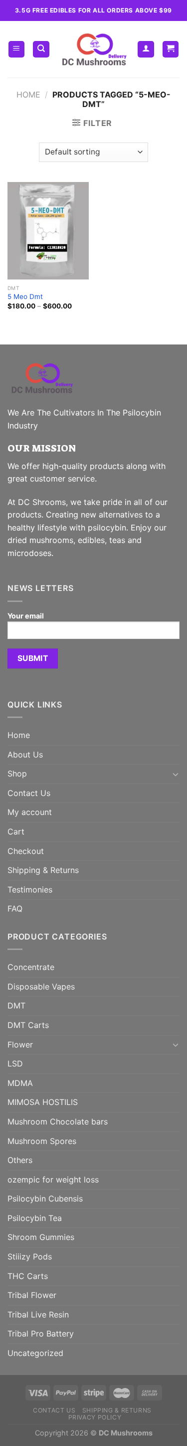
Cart (15, 831)
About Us (25, 755)
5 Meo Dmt (25, 296)
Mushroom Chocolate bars (57, 1121)
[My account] (146, 49)
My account (29, 812)
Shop (17, 773)
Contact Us (28, 793)
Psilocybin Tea (34, 1218)
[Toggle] (176, 774)
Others (19, 1160)
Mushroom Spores (41, 1141)
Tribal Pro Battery (40, 1333)
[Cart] (171, 49)
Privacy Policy (95, 1417)
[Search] (41, 49)
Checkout (25, 851)
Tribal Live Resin (38, 1315)
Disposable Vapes (41, 987)
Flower (20, 1045)
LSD (15, 1063)
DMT (16, 1005)
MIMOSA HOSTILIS (42, 1102)
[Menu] (16, 49)
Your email (25, 616)
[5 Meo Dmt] (48, 231)
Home (28, 95)
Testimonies (29, 889)
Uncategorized (35, 1353)
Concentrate (30, 967)
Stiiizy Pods (29, 1257)
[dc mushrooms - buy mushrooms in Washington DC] (94, 49)
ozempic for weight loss (53, 1179)
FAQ (14, 909)
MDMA (20, 1083)
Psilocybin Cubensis (45, 1199)
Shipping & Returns (43, 870)
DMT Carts (28, 1025)
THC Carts (27, 1276)
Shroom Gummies (40, 1237)
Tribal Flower (31, 1295)
